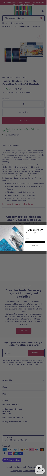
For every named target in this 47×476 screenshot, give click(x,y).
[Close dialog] (45, 226)
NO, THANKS (34, 245)
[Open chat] (37, 468)
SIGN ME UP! (34, 242)
